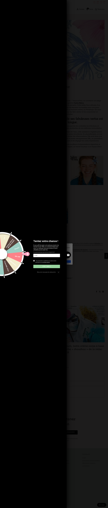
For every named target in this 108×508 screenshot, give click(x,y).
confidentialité (46, 262)
